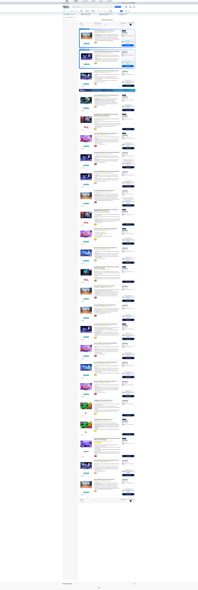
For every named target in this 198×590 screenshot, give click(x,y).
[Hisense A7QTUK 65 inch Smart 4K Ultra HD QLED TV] (86, 392)
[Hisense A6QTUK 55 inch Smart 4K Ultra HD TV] (86, 297)
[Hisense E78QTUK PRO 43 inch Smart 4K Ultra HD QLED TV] (86, 163)
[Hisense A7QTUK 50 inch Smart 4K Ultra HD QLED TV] (86, 144)
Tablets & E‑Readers (81, 11)
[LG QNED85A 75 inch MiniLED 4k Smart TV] (86, 411)
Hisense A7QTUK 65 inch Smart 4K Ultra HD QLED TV (105, 381)
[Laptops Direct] (67, 1)
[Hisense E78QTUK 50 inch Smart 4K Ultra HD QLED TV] (86, 335)
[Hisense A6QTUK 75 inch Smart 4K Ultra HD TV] (86, 490)
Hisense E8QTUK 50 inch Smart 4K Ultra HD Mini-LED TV (106, 460)
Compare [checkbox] (83, 66)
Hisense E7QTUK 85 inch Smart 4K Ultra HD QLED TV (105, 362)
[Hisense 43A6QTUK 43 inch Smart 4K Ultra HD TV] (86, 316)
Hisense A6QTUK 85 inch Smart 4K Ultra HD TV (104, 30)
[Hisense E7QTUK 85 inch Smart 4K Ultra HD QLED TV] (86, 373)
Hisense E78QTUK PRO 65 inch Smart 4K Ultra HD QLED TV (107, 51)
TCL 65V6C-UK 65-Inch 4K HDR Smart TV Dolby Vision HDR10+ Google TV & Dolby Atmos (106, 210)
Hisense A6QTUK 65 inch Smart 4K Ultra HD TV (104, 190)
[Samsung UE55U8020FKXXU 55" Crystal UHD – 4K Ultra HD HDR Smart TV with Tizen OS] (86, 450)
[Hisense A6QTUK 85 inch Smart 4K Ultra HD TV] (86, 42)
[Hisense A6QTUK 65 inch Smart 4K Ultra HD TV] (86, 202)
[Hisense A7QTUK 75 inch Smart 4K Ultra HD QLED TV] (86, 240)
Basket (134, 7)
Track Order (130, 7)
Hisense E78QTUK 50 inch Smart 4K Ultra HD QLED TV (106, 324)
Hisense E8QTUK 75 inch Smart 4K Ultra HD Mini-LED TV (106, 70)
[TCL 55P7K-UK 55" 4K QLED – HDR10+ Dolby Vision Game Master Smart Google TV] (86, 278)
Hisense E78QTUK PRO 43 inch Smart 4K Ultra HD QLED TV (107, 152)
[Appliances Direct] (76, 1)
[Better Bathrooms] (93, 1)
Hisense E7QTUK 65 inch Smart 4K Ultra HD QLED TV (105, 247)
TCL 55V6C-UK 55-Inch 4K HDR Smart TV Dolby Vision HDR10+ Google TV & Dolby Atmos (106, 115)
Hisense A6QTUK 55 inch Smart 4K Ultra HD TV (104, 286)
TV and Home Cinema (69, 17)
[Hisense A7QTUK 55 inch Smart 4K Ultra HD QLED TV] (86, 354)
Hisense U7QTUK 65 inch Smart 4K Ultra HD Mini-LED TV (106, 95)
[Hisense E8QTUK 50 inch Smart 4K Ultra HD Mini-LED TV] (86, 471)
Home (64, 17)
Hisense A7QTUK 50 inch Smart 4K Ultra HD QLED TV (105, 133)
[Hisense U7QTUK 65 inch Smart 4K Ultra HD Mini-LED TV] (86, 106)
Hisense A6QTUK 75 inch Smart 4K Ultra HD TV (104, 479)
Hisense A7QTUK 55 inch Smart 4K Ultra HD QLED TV (105, 343)
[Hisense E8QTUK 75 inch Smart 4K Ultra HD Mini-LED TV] (86, 82)
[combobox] (96, 7)
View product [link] (128, 45)
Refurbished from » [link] (128, 160)
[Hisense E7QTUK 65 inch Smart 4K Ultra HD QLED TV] (86, 259)
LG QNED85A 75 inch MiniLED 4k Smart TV (103, 400)
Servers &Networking (110, 11)
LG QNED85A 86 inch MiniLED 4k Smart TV (103, 419)
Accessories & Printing (87, 11)
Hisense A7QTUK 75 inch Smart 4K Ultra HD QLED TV (105, 228)
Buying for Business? (66, 3)
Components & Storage (93, 11)
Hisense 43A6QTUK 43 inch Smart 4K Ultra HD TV (105, 305)
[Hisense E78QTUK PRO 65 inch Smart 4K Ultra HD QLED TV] (86, 62)
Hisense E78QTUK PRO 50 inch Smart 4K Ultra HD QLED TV (107, 171)
